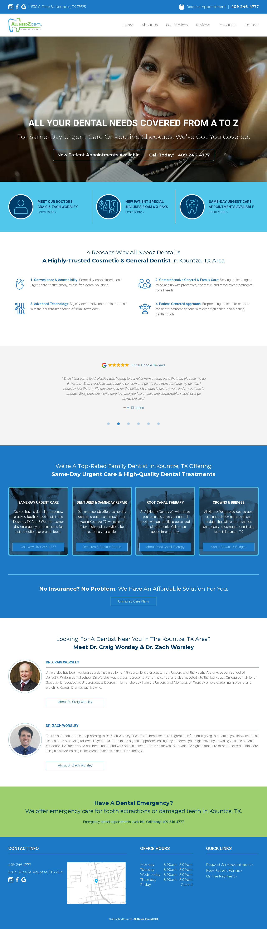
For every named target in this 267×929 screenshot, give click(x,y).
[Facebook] (17, 6)
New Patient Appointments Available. (99, 154)
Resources (227, 25)
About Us (150, 25)
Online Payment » (221, 876)
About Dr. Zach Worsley (75, 765)
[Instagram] (10, 6)
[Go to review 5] (149, 424)
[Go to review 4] (139, 424)
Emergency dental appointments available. (133, 822)
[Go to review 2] (118, 424)
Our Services (177, 25)
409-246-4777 (245, 6)
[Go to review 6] (159, 424)
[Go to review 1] (108, 424)
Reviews (203, 25)
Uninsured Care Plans (133, 601)
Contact (251, 25)
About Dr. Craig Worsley (75, 702)
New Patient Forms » (224, 870)
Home (128, 25)
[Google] (23, 6)
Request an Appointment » (229, 865)
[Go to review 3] (128, 424)
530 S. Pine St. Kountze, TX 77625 (58, 7)
